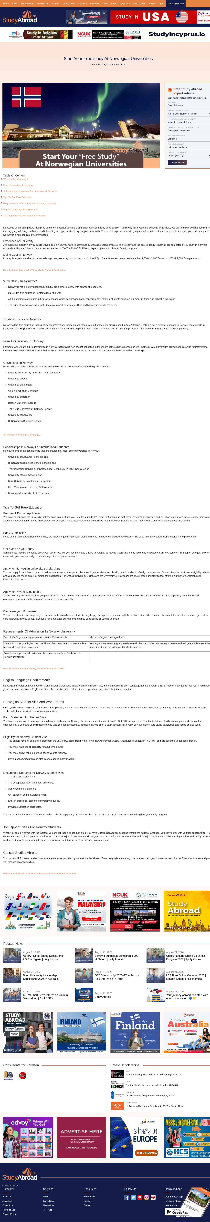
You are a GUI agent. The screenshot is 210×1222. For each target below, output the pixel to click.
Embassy (94, 3)
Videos (152, 3)
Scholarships (27, 3)
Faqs (113, 3)
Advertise (6, 1201)
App (161, 3)
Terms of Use (8, 1210)
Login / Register (176, 3)
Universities (43, 3)
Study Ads (124, 3)
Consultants (69, 3)
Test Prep (47, 1210)
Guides (56, 3)
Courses (82, 3)
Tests (105, 3)
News (15, 3)
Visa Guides (139, 3)
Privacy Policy (9, 1214)
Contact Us (7, 1205)
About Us (6, 1196)
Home (5, 3)
